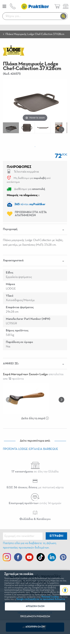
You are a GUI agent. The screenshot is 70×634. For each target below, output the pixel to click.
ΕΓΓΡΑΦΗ (56, 536)
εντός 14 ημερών (35, 503)
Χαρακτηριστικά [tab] (13, 260)
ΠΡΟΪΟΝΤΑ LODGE (15, 449)
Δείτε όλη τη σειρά (33, 418)
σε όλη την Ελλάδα (35, 471)
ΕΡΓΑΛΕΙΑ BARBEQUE (43, 449)
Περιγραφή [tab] (10, 229)
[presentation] (9, 129)
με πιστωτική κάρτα (35, 487)
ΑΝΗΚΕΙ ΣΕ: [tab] (11, 363)
